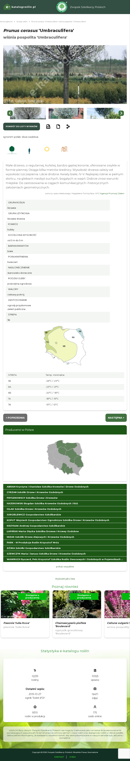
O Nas (72, 757)
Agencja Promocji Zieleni (112, 193)
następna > (116, 417)
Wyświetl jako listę (65, 578)
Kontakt (59, 757)
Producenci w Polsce (19, 429)
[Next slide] (121, 113)
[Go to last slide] (10, 113)
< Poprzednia (15, 417)
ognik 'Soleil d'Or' (35, 697)
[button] (28, 113)
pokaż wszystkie (65, 566)
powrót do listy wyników (21, 126)
